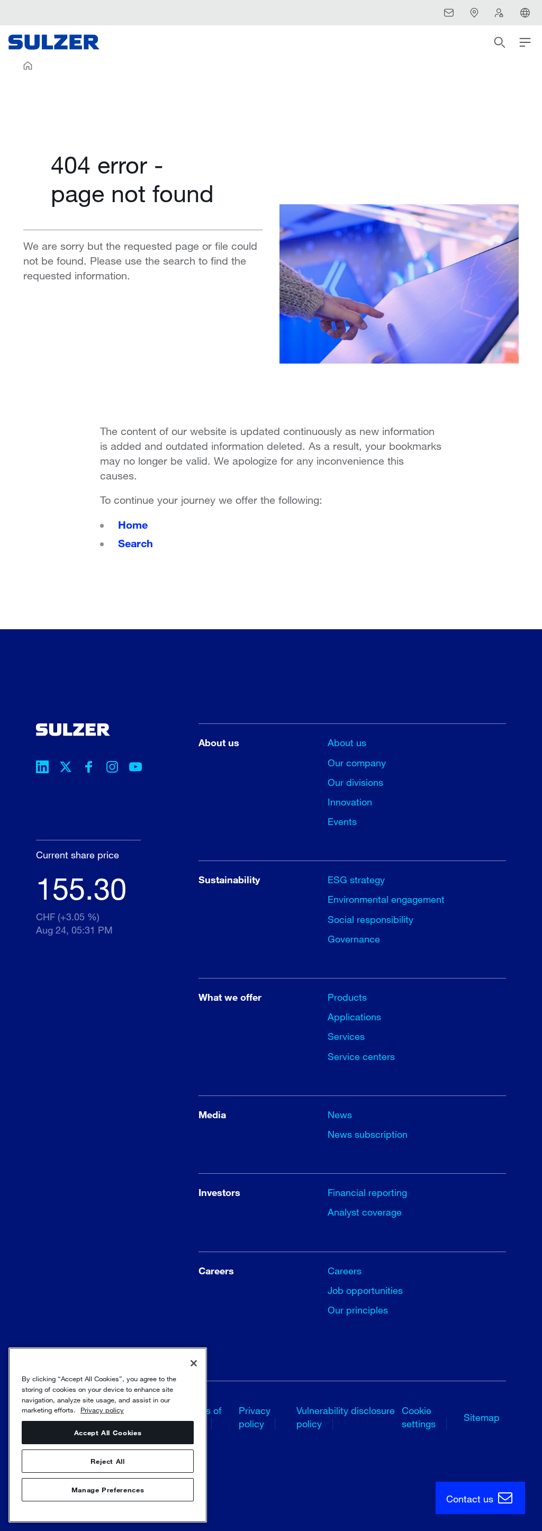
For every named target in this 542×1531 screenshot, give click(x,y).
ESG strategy (356, 879)
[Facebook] (89, 768)
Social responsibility (370, 919)
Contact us (471, 1499)
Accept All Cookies (108, 1432)
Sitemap (482, 1417)
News (340, 1114)
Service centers (361, 1056)
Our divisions (355, 782)
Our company (357, 762)
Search (135, 543)
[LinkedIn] (42, 768)
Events (342, 821)
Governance (354, 939)
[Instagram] (112, 768)
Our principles (358, 1310)
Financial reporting (367, 1192)
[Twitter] (65, 768)
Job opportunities (365, 1290)
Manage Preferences (107, 1489)
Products (347, 997)
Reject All (108, 1461)
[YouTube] (135, 768)
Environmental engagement (386, 899)
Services (346, 1036)
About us (347, 742)
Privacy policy (102, 1410)
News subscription (368, 1134)
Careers (345, 1270)
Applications (354, 1016)
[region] (107, 1435)
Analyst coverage (365, 1212)
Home (133, 524)
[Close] (193, 1363)
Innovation (350, 802)
